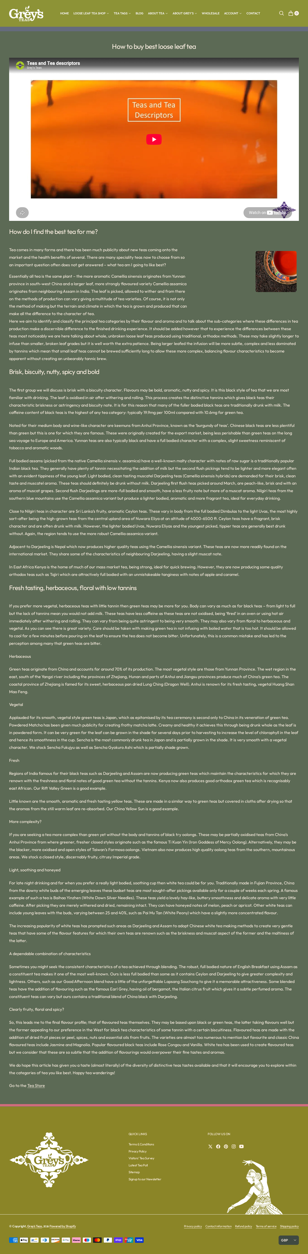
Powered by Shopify (62, 1226)
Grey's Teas (34, 1226)
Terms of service (266, 1226)
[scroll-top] (300, 1246)
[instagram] (235, 1147)
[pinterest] (227, 1147)
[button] (293, 13)
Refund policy (243, 1226)
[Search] (281, 13)
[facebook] (219, 1147)
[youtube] (242, 1147)
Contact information (218, 1226)
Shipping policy (289, 1226)
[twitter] (211, 1147)
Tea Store (36, 1085)
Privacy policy (193, 1226)
